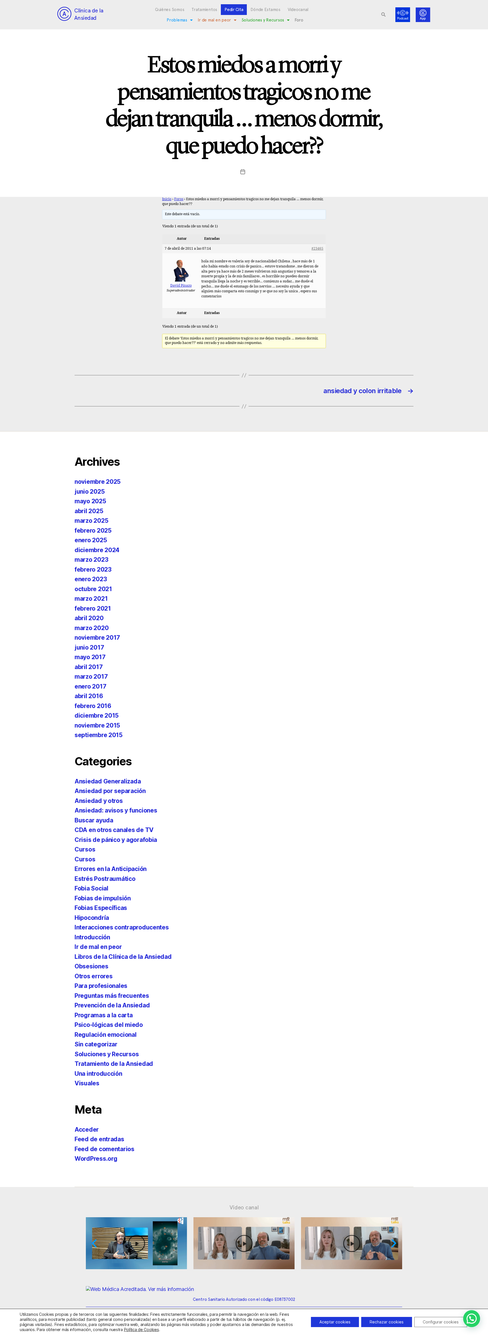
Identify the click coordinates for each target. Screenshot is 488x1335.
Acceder (87, 1129)
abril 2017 (89, 666)
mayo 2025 (90, 501)
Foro (299, 20)
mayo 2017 (90, 657)
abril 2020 (89, 618)
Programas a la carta (104, 1015)
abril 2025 (89, 511)
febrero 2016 (93, 705)
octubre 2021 (93, 589)
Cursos (85, 849)
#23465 (317, 249)
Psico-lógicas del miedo (109, 1024)
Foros (178, 199)
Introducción (92, 937)
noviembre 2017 (97, 637)
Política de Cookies (141, 1329)
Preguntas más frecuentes (112, 995)
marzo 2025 (91, 520)
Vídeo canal (244, 1207)
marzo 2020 (91, 627)
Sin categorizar (96, 1044)
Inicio (166, 199)
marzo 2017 (91, 676)
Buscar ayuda (94, 820)
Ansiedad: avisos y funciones (116, 810)
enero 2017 (90, 686)
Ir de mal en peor (214, 20)
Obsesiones (91, 966)
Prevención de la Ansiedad (112, 1005)
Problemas (177, 20)
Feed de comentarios (104, 1149)
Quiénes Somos (169, 9)
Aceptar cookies (334, 1321)
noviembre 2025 (98, 481)
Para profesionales (101, 985)
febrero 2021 (93, 608)
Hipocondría (92, 917)
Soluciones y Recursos (262, 20)
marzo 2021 (91, 598)
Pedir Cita (234, 9)
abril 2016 (89, 696)
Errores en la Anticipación (111, 868)
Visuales (87, 1083)
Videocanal (298, 9)
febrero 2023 (93, 569)
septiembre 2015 (99, 735)
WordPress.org (96, 1158)
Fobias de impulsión (103, 898)
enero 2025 (91, 540)
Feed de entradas (99, 1139)
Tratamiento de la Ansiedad (114, 1063)
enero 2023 (91, 579)
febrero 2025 (93, 530)
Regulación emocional (106, 1034)
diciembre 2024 (97, 550)
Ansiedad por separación (110, 790)
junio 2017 (89, 647)
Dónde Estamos (265, 9)
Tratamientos (204, 9)
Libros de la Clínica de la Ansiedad (123, 956)
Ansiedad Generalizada (108, 781)
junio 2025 (89, 491)
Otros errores (94, 976)
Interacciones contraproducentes (122, 927)
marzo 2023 (91, 559)
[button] (383, 15)
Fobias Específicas (101, 907)
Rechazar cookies (387, 1321)
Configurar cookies (441, 1321)
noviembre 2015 (97, 725)
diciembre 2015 (97, 715)
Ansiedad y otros (99, 800)
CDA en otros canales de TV (114, 829)
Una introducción (98, 1073)
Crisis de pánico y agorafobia (116, 839)
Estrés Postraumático (105, 878)
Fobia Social (91, 888)
